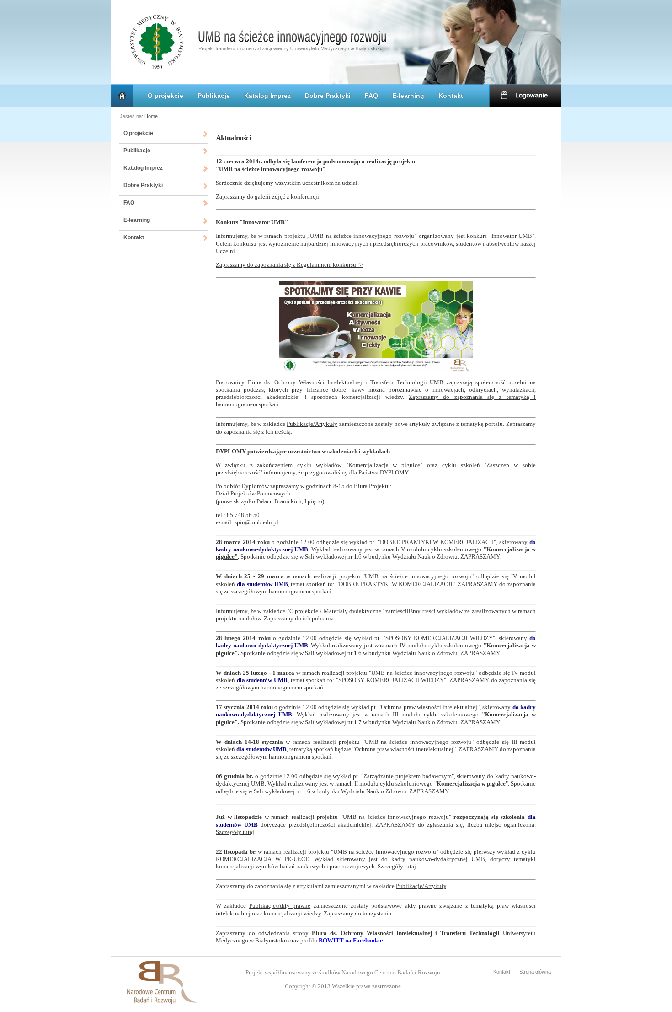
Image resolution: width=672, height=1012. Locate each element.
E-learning (408, 95)
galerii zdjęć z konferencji (287, 196)
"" (471, 783)
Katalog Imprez (267, 95)
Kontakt (450, 95)
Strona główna (535, 971)
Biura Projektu (372, 486)
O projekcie (165, 95)
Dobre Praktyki (328, 95)
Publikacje (213, 95)
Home (151, 116)
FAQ (371, 95)
